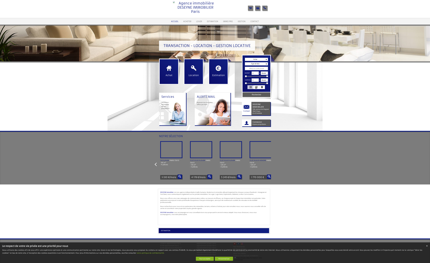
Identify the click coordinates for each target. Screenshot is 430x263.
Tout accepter (204, 259)
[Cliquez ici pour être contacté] (264, 8)
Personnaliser (224, 259)
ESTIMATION (165, 231)
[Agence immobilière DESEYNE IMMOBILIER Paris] (195, 12)
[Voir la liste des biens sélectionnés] (250, 8)
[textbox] (256, 68)
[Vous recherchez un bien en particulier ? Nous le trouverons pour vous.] (257, 8)
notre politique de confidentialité (150, 253)
